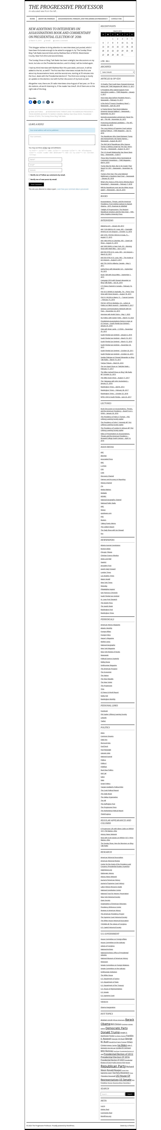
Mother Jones (105, 642)
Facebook (104, 711)
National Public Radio (108, 503)
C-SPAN (103, 466)
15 (113, 47)
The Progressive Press (109, 807)
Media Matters (106, 490)
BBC (102, 462)
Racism (128, 1063)
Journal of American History (110, 880)
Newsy (103, 510)
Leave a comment (61, 40)
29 (113, 55)
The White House (107, 975)
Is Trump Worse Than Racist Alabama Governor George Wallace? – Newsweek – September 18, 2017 (115, 111)
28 (108, 55)
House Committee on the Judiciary (113, 942)
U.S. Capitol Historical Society (111, 927)
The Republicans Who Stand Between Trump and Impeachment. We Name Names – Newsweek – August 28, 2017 (116, 138)
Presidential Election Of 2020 (112, 1060)
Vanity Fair (104, 696)
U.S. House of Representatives (111, 989)
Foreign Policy (106, 635)
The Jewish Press (107, 603)
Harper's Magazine (107, 638)
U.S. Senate (105, 992)
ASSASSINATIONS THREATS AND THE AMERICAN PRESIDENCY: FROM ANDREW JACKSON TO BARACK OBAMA (61, 113)
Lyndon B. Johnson (123, 1048)
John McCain (111, 1048)
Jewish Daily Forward (108, 569)
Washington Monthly (108, 699)
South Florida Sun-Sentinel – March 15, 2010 (116, 341)
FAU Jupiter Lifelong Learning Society (114, 714)
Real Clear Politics (107, 770)
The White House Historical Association (115, 921)
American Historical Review (110, 861)
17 (122, 47)
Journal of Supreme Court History (112, 883)
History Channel (106, 483)
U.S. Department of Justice (110, 979)
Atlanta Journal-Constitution (110, 545)
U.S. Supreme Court (107, 996)
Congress (125, 1024)
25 (127, 51)
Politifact (104, 767)
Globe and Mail (106, 559)
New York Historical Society (110, 897)
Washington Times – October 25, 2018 (114, 394)
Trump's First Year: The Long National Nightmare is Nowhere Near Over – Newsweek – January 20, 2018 (117, 176)
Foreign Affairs (106, 631)
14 (108, 47)
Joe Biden (122, 1045)
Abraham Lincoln (107, 1020)
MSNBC (103, 496)
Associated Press (107, 459)
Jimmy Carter (112, 1045)
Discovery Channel (107, 476)
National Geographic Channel (111, 500)
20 (103, 51)
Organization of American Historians (113, 904)
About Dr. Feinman (46, 19)
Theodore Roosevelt (108, 1076)
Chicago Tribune (106, 552)
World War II (126, 1083)
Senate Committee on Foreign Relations (115, 965)
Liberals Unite (105, 753)
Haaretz (103, 562)
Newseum (104, 962)
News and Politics (36, 112)
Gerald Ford (113, 1042)
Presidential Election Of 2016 (115, 1057)
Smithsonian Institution (109, 972)
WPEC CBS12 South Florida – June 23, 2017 (116, 397)
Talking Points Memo (108, 523)
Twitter (103, 721)
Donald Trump (110, 1032)
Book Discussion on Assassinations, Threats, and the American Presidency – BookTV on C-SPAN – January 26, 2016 (117, 411)
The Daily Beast (106, 794)
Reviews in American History (111, 910)
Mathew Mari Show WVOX (73, 114)
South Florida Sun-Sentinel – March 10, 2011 (116, 338)
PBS (102, 517)
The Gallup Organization (109, 797)
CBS (102, 469)
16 (118, 47)
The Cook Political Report (110, 790)
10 (122, 43)
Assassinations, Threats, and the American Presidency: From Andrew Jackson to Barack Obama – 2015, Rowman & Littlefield (116, 204)
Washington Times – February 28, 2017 (114, 390)
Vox (102, 533)
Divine (122, 1126)
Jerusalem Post (106, 566)
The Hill (103, 800)
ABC (102, 452)
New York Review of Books (110, 652)
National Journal (106, 756)
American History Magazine (110, 625)
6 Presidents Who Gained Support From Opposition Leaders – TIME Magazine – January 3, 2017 (117, 92)
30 (118, 55)
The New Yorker (106, 682)
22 (113, 51)
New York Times (106, 582)
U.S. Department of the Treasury (112, 985)
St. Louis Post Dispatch (109, 599)
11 (127, 43)
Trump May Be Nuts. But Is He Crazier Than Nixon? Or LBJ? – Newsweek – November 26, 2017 (117, 168)
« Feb (102, 61)
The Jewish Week (107, 606)
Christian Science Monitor (110, 555)
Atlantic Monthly (106, 628)
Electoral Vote (106, 743)
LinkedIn (104, 718)
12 (132, 43)
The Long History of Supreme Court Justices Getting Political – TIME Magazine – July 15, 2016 (116, 130)
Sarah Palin (125, 1070)
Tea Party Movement (120, 1073)
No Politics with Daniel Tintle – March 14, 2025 (117, 318)
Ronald (47, 40)
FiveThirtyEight (106, 750)
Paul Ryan (116, 1051)
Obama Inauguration (108, 1007)
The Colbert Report (107, 527)
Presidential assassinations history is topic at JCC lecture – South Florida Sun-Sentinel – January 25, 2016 (116, 323)
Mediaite (104, 493)
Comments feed (106, 1113)
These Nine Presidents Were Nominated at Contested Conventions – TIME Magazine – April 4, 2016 (116, 160)
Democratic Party (117, 1028)
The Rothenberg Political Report (112, 811)
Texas (131, 1073)
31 (122, 55)
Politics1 (104, 763)
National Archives (107, 949)
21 (108, 51)
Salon (103, 777)
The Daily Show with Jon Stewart (112, 530)
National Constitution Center (111, 890)
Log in (103, 1106)
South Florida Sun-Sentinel (110, 596)
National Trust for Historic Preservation (115, 894)
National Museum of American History (114, 958)
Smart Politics (105, 784)
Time (102, 689)
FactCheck (104, 746)
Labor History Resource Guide (111, 887)
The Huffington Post (108, 804)
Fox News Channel (120, 1036)
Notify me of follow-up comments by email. (48, 175)
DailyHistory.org (106, 870)
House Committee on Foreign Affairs (114, 939)
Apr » (107, 61)
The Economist (106, 672)
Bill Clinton (116, 1024)
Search (129, 1094)
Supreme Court (106, 1073)
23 (118, 51)
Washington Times (107, 613)
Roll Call (103, 773)
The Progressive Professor (66, 7)
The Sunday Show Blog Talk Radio (53, 116)
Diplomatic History (107, 873)
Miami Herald (105, 579)
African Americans (119, 1020)
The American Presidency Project (112, 914)
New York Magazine (108, 648)
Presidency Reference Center (111, 907)
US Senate (125, 1079)
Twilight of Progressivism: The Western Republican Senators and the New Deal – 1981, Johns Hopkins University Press (117, 211)
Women (110, 1083)
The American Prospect (109, 669)
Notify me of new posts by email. (44, 179)
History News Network (109, 834)
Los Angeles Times (107, 576)
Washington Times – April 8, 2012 (112, 387)
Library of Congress (108, 946)
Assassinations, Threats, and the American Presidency (83, 19)
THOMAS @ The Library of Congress (114, 924)
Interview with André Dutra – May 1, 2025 (115, 314)
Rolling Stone (105, 662)
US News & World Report (110, 692)
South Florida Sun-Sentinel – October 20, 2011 (117, 351)
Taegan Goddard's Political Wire (112, 787)
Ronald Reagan (114, 1070)
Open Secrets (105, 900)
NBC (102, 506)
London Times (106, 572)
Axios (102, 733)
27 (103, 55)
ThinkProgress (106, 814)
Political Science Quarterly (110, 659)
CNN (102, 473)
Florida (111, 1036)
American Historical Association (112, 857)
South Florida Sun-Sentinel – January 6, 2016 (116, 335)
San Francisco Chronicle (109, 593)
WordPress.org (106, 1116)
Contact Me (116, 19)
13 (103, 47)
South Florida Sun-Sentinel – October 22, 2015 (117, 354)
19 (132, 47)
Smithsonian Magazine (109, 665)
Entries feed (105, 1109)
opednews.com (106, 513)
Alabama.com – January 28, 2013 (112, 226)
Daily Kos (104, 740)
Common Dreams (107, 736)
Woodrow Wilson (118, 1083)
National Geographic (108, 645)
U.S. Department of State (110, 982)
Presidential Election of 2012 (118, 1053)
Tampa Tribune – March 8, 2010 (112, 363)
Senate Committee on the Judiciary (113, 968)
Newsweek (104, 655)
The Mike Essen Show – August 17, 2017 (115, 378)
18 (127, 47)
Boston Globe (106, 549)
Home (32, 19)
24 (122, 51)
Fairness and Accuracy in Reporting (113, 479)
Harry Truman (121, 1042)
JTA (102, 486)
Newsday (104, 586)
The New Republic (107, 679)
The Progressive (106, 686)
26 (132, 51)
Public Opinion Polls (118, 1063)
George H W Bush (118, 1039)
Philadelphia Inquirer (108, 589)
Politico (103, 760)
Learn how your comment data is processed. (73, 189)
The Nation (105, 675)
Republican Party (113, 1066)
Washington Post (107, 610)
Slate (102, 780)
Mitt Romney (107, 1050)
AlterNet (104, 456)
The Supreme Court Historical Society (114, 917)
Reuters (103, 520)
